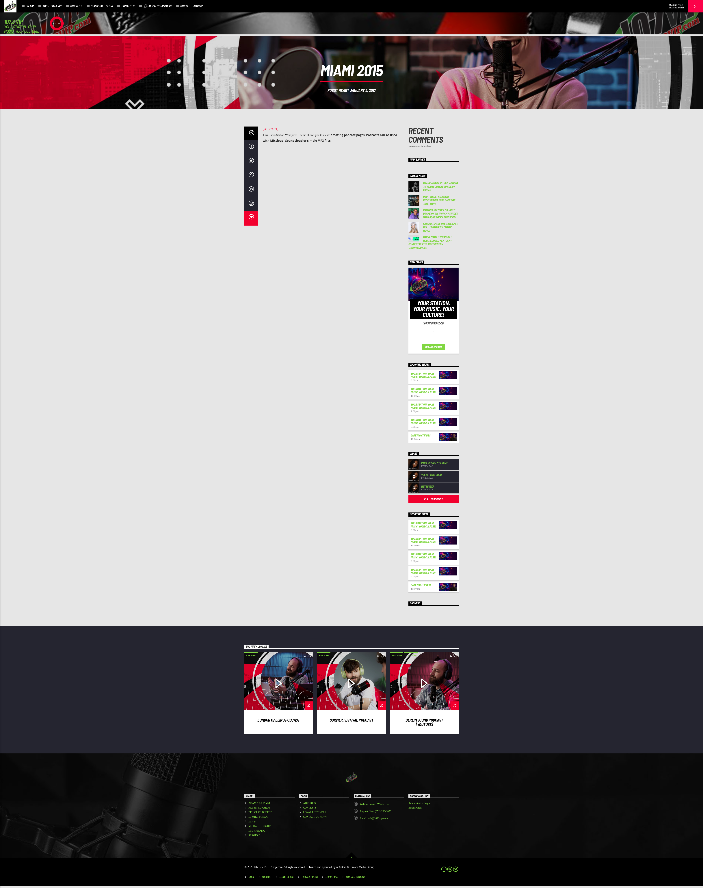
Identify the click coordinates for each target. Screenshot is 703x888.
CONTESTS (128, 6)
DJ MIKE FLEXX (258, 816)
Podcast (266, 876)
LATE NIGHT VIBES (421, 435)
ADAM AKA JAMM (259, 803)
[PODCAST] (270, 129)
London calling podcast (278, 719)
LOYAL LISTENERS (314, 812)
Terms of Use (286, 876)
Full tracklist (433, 499)
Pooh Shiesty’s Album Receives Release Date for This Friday (439, 200)
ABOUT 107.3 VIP (52, 6)
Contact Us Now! (355, 876)
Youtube (411, 655)
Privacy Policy (310, 876)
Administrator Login (419, 803)
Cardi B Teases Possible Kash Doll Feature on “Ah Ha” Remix (440, 227)
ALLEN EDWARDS (259, 807)
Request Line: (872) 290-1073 (375, 811)
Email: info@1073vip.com (374, 818)
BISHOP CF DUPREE (260, 812)
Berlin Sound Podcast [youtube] (424, 722)
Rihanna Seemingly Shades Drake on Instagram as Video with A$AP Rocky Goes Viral (440, 213)
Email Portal (415, 807)
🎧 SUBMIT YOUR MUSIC (157, 6)
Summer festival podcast (351, 719)
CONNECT (76, 6)
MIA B (252, 821)
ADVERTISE (310, 803)
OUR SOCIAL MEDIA (102, 6)
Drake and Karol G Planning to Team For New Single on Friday (440, 186)
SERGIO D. (254, 835)
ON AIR (30, 6)
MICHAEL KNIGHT (259, 826)
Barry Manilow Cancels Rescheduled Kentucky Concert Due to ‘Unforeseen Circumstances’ (430, 242)
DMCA (251, 876)
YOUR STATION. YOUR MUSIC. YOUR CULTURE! (423, 375)
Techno (251, 655)
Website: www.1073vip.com (374, 804)
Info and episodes (433, 346)
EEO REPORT (332, 876)
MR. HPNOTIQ (256, 830)
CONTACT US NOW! (191, 6)
